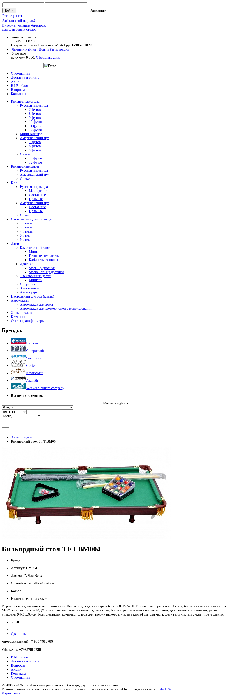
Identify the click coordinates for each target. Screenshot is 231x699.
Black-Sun (165, 689)
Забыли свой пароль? (18, 21)
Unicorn (32, 343)
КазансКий (34, 373)
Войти (44, 49)
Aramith (32, 380)
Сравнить (18, 634)
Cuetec (31, 365)
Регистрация (12, 16)
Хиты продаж (21, 437)
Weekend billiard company (45, 388)
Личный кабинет (25, 49)
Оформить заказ (48, 57)
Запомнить (98, 11)
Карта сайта (11, 693)
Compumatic (35, 351)
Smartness (33, 358)
